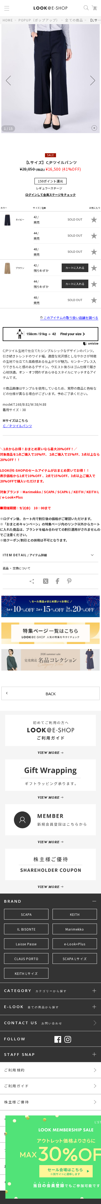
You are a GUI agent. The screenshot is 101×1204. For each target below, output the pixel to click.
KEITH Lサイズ (26, 973)
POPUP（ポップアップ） (39, 20)
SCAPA (26, 914)
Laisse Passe (26, 944)
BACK (51, 693)
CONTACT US (33, 1023)
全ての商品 (74, 20)
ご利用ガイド (16, 1085)
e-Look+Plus (74, 944)
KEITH (75, 914)
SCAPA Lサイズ (75, 959)
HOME (8, 20)
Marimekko (74, 929)
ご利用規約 (14, 1070)
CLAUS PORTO (26, 959)
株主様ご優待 (16, 1101)
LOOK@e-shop (50, 8)
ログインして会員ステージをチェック (50, 194)
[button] (93, 80)
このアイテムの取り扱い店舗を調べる (71, 317)
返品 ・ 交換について (16, 568)
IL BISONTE (26, 929)
